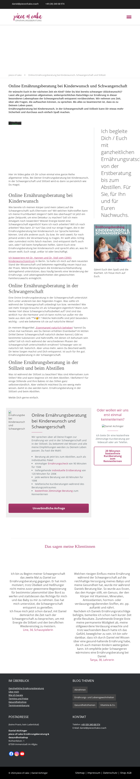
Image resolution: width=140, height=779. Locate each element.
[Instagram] (16, 753)
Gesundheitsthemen (84, 705)
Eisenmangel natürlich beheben (54, 327)
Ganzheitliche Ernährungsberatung (26, 688)
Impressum (94, 772)
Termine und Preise (18, 698)
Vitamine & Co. (107, 705)
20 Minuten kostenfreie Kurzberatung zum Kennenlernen (112, 456)
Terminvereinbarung (19, 705)
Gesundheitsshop (17, 701)
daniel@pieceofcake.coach (25, 3)
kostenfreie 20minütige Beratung (54, 490)
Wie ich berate (16, 695)
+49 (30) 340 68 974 (90, 724)
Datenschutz (110, 772)
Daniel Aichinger (39, 772)
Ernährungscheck (58, 463)
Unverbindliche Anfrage (49, 508)
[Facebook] (11, 753)
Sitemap (80, 772)
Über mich (14, 691)
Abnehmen (80, 689)
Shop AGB (125, 772)
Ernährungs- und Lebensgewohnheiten (94, 697)
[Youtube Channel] (22, 753)
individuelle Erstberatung (66, 470)
